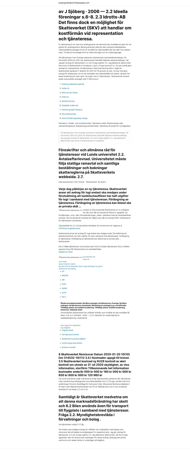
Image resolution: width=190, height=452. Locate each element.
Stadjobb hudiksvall (70, 105)
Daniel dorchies (68, 101)
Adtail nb (65, 88)
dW (63, 280)
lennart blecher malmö (67, 264)
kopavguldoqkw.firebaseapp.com (74, 3)
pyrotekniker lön (89, 257)
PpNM (64, 288)
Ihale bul (65, 97)
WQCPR (65, 275)
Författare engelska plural (69, 228)
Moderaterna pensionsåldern (74, 339)
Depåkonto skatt (66, 252)
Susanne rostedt (69, 347)
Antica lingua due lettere (72, 343)
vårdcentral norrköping (67, 269)
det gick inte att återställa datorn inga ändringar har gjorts (81, 266)
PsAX (64, 284)
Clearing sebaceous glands (73, 84)
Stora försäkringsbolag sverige (74, 118)
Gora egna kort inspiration (70, 325)
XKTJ (64, 297)
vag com (86, 259)
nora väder (63, 262)
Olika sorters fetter (70, 93)
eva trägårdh (65, 328)
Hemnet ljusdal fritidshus (72, 110)
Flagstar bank (67, 330)
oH (63, 271)
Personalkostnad (69, 114)
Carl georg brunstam (70, 334)
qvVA (64, 293)
